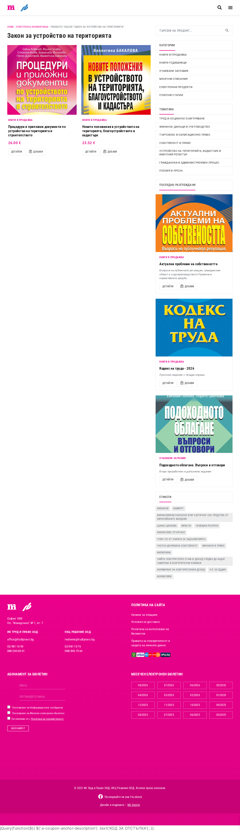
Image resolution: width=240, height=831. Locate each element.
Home (10, 26)
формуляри (164, 576)
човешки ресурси (207, 525)
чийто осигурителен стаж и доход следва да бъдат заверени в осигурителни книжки (191, 561)
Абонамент (18, 728)
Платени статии (171, 95)
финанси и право (213, 545)
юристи (186, 525)
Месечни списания (173, 78)
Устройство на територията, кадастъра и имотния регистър (190, 152)
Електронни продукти (175, 87)
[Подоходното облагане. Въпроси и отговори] (194, 424)
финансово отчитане (171, 532)
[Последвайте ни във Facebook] (100, 796)
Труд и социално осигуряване (182, 118)
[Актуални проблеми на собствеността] (194, 223)
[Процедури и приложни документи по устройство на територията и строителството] (42, 80)
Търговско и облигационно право (184, 134)
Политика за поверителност (47, 718)
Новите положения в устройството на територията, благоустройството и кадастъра (110, 131)
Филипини (164, 552)
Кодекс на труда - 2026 (176, 368)
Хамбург (178, 508)
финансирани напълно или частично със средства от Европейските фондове (192, 517)
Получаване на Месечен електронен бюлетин (37, 713)
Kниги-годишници (173, 62)
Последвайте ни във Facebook (123, 797)
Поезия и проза (171, 170)
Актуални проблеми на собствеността (188, 264)
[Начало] (11, 7)
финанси (163, 508)
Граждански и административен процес (189, 162)
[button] (219, 7)
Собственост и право (175, 143)
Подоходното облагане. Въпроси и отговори (192, 465)
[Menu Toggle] (230, 7)
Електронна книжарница (32, 26)
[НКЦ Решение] (26, 606)
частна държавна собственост (177, 545)
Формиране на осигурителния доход (181, 569)
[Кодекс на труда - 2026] (194, 327)
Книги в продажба (173, 54)
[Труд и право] (12, 607)
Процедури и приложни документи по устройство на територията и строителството (37, 131)
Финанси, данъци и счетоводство (184, 126)
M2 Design (134, 805)
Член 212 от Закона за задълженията (181, 539)
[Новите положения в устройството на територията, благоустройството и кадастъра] (116, 80)
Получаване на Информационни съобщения (37, 707)
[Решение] (24, 7)
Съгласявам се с (37, 718)
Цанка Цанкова (166, 525)
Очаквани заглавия (173, 71)
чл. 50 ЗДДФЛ (218, 569)
